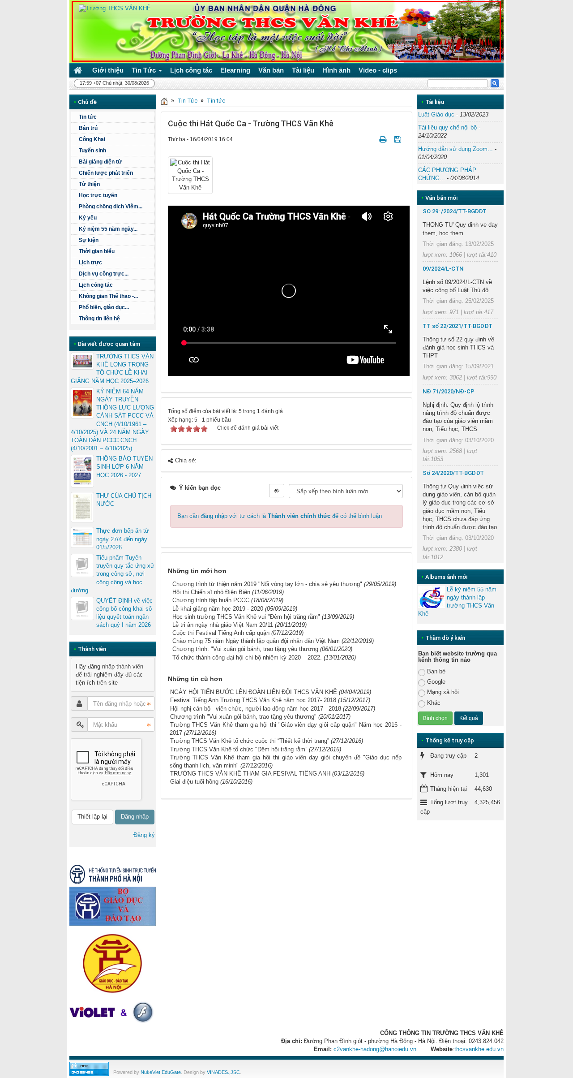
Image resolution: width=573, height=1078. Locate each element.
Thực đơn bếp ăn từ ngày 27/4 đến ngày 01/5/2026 (122, 538)
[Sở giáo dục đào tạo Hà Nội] (112, 962)
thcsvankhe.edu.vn (479, 1049)
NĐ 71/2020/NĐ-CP (449, 391)
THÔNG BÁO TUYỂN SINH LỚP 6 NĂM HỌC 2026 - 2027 (124, 466)
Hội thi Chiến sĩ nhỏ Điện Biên (211, 592)
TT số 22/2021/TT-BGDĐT (457, 326)
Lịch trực (90, 262)
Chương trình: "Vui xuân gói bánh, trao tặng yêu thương (245, 649)
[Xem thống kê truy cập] (89, 1068)
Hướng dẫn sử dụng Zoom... (455, 149)
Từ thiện (89, 184)
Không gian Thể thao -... (108, 296)
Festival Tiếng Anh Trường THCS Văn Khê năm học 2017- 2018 (253, 700)
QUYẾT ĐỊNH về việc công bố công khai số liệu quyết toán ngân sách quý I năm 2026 (124, 613)
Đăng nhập (135, 816)
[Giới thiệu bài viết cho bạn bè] (372, 139)
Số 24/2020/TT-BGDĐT (453, 473)
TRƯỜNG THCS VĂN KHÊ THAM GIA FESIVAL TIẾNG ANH (250, 773)
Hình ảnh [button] (336, 70)
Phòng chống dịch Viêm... (110, 206)
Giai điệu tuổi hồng (194, 781)
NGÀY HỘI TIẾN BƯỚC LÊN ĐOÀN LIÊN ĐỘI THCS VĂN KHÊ (253, 692)
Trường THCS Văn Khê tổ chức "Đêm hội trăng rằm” (238, 749)
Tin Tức (187, 100)
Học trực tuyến (98, 195)
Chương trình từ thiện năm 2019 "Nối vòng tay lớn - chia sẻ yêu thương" (267, 584)
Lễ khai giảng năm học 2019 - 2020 (217, 608)
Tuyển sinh (92, 150)
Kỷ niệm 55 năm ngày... (108, 229)
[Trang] (164, 100)
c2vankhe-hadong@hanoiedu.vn (375, 1049)
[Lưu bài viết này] (398, 139)
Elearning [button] (235, 70)
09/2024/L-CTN (443, 268)
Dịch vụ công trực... (103, 274)
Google (436, 681)
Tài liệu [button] (303, 70)
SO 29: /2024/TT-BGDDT (455, 211)
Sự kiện (88, 240)
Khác (433, 702)
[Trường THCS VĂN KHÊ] (112, 8)
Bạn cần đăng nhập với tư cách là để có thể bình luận (279, 516)
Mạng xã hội (443, 692)
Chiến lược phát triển (106, 173)
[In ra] (383, 139)
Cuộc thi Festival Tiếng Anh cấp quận (220, 633)
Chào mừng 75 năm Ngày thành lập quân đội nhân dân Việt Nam (256, 641)
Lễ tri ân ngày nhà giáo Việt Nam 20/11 (222, 624)
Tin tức (216, 100)
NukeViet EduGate (161, 1072)
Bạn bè (436, 671)
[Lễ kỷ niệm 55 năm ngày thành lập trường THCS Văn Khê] (431, 597)
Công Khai (92, 139)
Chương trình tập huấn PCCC (210, 600)
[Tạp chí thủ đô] (112, 874)
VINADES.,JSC (223, 1072)
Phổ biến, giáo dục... (104, 307)
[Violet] (112, 1012)
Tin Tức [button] (145, 70)
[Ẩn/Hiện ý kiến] (276, 490)
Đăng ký (144, 835)
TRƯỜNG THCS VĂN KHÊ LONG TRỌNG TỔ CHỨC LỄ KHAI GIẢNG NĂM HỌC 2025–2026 (112, 368)
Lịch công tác (96, 285)
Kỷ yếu (88, 218)
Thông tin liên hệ (99, 318)
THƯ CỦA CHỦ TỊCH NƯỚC (123, 499)
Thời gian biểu (97, 251)
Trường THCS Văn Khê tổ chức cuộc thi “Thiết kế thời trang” (249, 740)
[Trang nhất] (78, 70)
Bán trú (88, 128)
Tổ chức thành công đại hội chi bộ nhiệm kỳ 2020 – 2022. (247, 657)
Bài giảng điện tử (100, 162)
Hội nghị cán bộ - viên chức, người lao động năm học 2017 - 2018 (255, 708)
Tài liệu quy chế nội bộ (447, 127)
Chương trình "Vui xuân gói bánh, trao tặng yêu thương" (243, 716)
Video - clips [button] (378, 70)
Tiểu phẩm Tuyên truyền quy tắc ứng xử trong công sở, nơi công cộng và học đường (112, 574)
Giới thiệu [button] (108, 70)
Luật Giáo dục (436, 114)
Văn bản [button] (271, 70)
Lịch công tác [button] (191, 70)
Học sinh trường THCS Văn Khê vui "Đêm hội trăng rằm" (246, 616)
